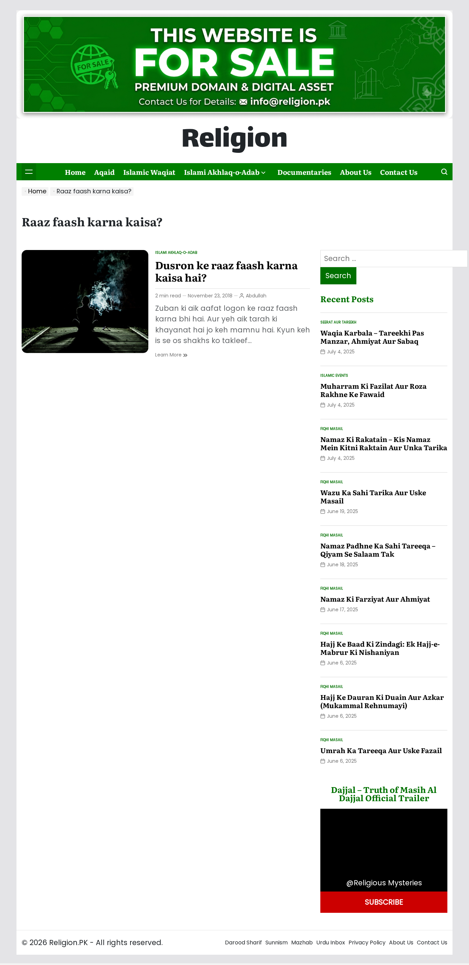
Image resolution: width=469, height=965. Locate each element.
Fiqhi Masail (331, 428)
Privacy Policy (367, 942)
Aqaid (104, 172)
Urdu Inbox (330, 942)
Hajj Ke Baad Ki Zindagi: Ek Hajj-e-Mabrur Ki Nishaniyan (380, 647)
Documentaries (304, 172)
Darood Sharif (243, 942)
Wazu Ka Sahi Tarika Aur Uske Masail (373, 496)
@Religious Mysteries (384, 883)
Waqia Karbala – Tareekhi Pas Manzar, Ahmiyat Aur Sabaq (372, 336)
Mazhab (302, 942)
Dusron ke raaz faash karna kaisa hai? (226, 271)
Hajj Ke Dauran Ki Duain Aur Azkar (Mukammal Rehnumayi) (382, 701)
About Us (355, 172)
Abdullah (256, 295)
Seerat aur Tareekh (338, 322)
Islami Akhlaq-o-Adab (222, 172)
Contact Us (398, 172)
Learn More (171, 355)
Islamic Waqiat (149, 172)
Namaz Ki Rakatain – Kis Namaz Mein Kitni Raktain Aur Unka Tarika (383, 443)
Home (75, 172)
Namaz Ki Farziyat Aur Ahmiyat (375, 598)
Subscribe (384, 902)
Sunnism (276, 942)
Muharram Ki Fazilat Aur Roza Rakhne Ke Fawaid (373, 390)
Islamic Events (334, 375)
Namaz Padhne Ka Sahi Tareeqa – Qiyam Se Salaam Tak (377, 549)
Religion (234, 140)
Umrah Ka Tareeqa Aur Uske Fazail (381, 750)
